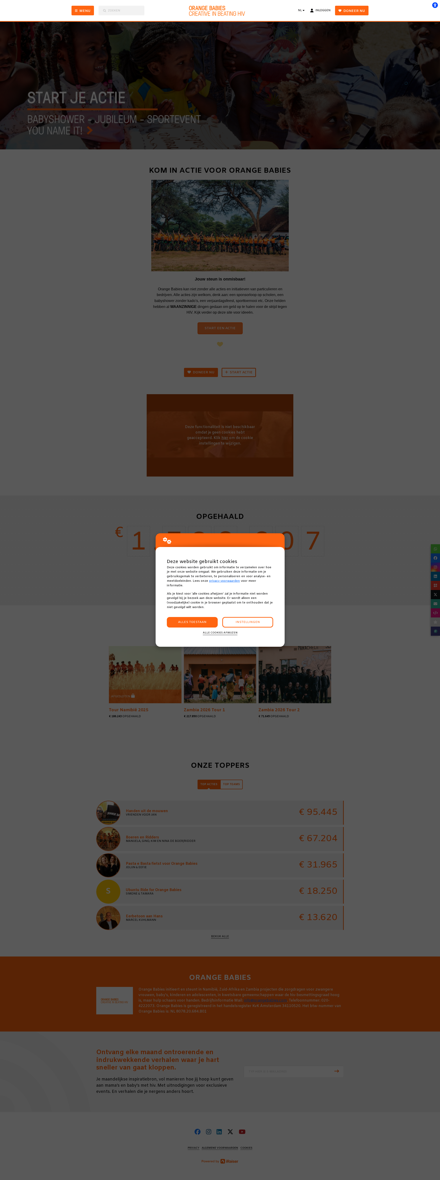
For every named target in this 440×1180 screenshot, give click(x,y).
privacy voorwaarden (224, 581)
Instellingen (248, 622)
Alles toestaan (192, 622)
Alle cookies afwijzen (220, 633)
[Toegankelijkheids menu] (435, 5)
